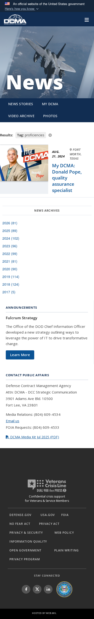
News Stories (20, 104)
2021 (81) (9, 261)
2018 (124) (10, 284)
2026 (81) (9, 222)
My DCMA (50, 104)
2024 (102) (10, 238)
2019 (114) (10, 276)
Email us (12, 420)
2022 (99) (9, 253)
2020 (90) (9, 268)
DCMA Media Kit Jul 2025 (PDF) (34, 437)
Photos (50, 116)
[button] (22, 8)
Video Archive (21, 116)
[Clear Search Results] (47, 135)
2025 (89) (9, 230)
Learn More (20, 355)
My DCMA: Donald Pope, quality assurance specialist (67, 177)
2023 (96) (9, 245)
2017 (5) (8, 291)
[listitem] (26, 589)
